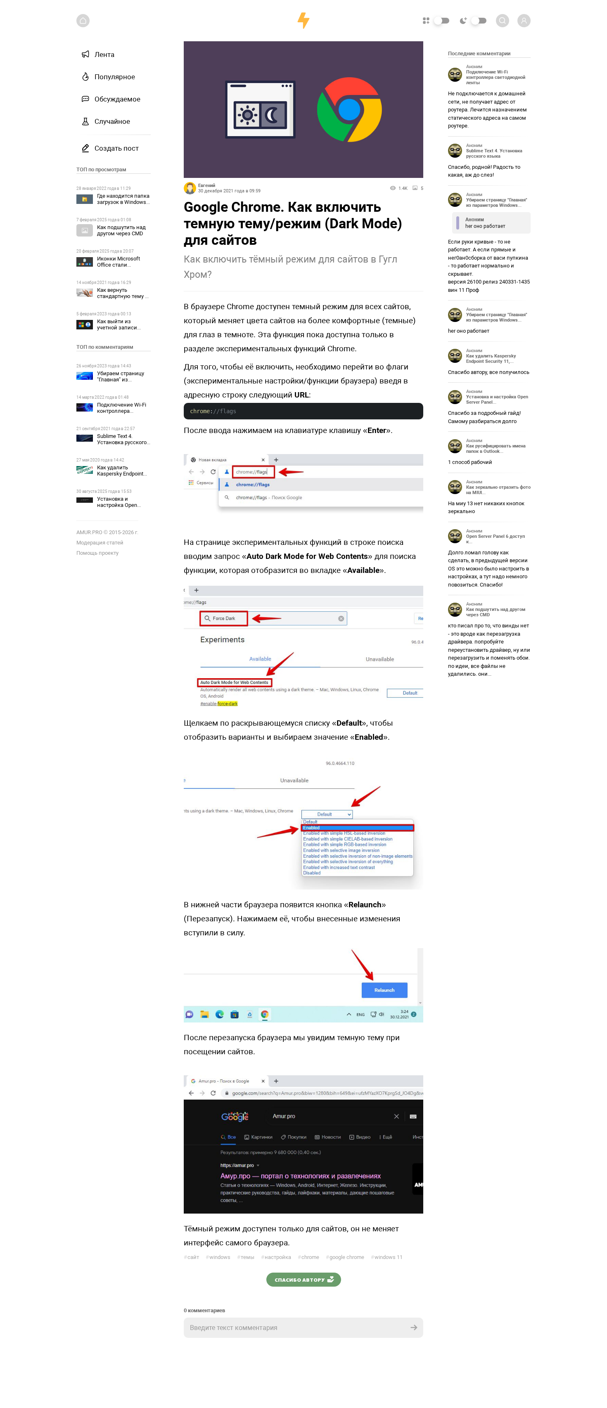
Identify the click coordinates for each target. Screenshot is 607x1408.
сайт (191, 1257)
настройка (276, 1257)
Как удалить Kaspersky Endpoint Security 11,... (491, 358)
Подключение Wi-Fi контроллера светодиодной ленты (124, 411)
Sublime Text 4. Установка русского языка (122, 442)
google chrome (345, 1257)
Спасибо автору (300, 1279)
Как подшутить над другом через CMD (121, 230)
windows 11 (387, 1257)
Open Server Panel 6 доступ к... (495, 539)
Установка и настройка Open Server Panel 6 (117, 505)
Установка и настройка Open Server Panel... (497, 399)
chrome (308, 1257)
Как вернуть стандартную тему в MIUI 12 (122, 296)
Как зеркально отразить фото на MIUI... (498, 490)
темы (245, 1257)
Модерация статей (99, 543)
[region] (113, 720)
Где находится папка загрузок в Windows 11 (123, 202)
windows (218, 1257)
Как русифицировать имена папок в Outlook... (496, 448)
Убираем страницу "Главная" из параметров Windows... (496, 202)
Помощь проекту (97, 553)
